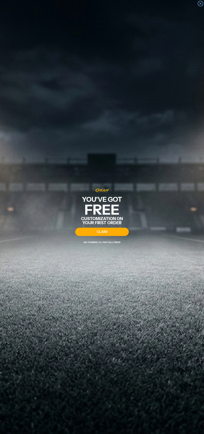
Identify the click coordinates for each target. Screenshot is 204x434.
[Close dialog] (200, 3)
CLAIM (102, 232)
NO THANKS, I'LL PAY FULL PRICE (102, 242)
